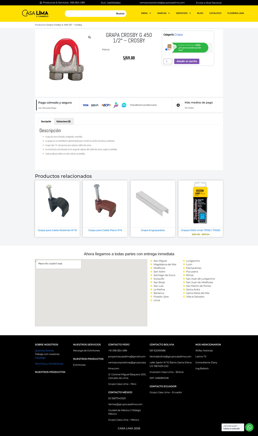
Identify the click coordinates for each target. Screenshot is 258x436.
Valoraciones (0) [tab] (63, 121)
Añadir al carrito (187, 61)
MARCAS (161, 13)
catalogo (215, 13)
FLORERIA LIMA (235, 13)
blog (200, 13)
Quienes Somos (44, 350)
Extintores (79, 364)
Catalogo (40, 357)
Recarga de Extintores (86, 350)
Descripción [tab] (46, 121)
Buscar (120, 13)
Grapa (178, 34)
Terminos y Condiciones (49, 363)
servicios (182, 13)
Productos (40, 25)
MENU (144, 13)
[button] (89, 37)
